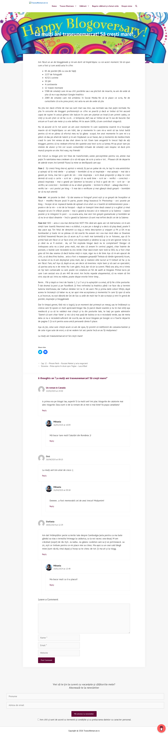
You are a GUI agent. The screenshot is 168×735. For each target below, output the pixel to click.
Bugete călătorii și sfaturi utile (105, 6)
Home (54, 6)
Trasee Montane (67, 6)
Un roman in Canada (55, 387)
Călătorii (82, 6)
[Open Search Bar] (136, 6)
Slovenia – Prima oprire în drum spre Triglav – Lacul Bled (64, 366)
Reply (44, 410)
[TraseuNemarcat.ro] (39, 6)
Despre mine (127, 6)
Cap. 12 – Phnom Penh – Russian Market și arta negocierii (64, 363)
